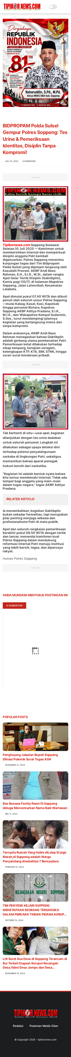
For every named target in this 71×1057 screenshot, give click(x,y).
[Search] (61, 7)
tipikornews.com (47, 1039)
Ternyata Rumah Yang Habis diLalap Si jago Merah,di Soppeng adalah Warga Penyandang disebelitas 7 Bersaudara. (34, 857)
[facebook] (6, 583)
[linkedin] (35, 583)
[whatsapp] (20, 583)
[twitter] (13, 583)
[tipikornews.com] (22, 10)
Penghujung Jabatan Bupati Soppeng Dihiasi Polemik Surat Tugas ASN (30, 757)
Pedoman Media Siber (43, 1026)
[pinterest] (28, 583)
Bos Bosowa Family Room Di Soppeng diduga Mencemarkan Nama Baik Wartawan (35, 806)
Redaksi (18, 1026)
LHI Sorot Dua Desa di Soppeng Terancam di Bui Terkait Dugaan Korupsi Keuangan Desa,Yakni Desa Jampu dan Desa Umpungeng (35, 963)
